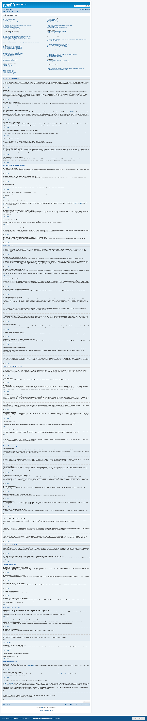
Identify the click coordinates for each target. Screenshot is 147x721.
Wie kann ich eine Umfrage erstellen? (10, 49)
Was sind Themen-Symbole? (8, 73)
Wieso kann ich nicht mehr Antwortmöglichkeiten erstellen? (14, 50)
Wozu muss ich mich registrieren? (9, 19)
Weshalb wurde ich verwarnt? (8, 55)
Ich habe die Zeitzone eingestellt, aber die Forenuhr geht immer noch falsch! (17, 36)
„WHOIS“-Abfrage (8, 683)
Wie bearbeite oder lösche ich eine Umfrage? (11, 52)
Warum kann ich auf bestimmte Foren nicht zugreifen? (13, 53)
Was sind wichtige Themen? (8, 71)
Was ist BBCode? (6, 64)
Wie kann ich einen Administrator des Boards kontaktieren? (58, 69)
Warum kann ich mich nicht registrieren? (10, 21)
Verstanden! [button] (138, 718)
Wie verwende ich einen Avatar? (9, 39)
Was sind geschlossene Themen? (9, 72)
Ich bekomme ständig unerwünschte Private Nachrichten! (57, 32)
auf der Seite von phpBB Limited (41, 667)
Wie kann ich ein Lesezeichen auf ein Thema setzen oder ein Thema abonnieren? (62, 54)
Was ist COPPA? (6, 20)
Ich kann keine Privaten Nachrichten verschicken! (56, 31)
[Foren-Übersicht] (9, 5)
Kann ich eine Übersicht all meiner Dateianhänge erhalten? (58, 61)
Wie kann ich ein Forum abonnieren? (54, 55)
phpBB (42, 707)
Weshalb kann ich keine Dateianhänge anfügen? (12, 54)
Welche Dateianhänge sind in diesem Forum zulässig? (57, 60)
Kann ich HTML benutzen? (8, 65)
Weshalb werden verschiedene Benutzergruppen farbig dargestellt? (59, 25)
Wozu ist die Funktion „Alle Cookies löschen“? (11, 28)
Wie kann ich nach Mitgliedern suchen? (54, 47)
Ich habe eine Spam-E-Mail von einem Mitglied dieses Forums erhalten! (60, 33)
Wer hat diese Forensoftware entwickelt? (54, 65)
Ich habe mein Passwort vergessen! (9, 26)
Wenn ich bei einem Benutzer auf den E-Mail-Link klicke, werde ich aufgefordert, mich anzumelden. (21, 42)
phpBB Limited (77, 203)
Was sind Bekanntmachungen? (8, 70)
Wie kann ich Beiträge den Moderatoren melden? (12, 56)
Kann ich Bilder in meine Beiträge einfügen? (11, 67)
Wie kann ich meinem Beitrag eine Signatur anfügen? (12, 48)
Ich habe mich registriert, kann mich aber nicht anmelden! (13, 22)
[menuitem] (11, 9)
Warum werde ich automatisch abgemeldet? (11, 27)
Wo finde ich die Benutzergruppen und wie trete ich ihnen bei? (58, 22)
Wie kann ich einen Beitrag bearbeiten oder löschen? (12, 47)
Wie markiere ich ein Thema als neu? (10, 60)
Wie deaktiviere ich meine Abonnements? (54, 56)
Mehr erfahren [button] (56, 718)
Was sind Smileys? (6, 66)
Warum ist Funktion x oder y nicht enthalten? (55, 67)
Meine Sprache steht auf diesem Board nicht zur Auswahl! (13, 37)
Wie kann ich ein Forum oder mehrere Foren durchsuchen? (58, 44)
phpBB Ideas (62, 673)
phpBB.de (5, 204)
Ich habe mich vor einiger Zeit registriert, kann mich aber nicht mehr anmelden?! (17, 25)
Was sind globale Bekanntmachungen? (10, 69)
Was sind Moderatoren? (51, 20)
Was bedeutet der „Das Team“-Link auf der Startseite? (57, 27)
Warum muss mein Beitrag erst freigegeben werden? (12, 59)
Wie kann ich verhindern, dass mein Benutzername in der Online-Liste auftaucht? (18, 33)
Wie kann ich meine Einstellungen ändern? (11, 32)
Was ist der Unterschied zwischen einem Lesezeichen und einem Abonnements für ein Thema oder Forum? (67, 53)
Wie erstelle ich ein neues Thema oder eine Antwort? (12, 46)
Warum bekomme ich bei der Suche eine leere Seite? (57, 46)
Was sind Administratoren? (52, 19)
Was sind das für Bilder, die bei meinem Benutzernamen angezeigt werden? (17, 38)
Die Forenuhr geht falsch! (7, 35)
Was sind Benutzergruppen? (52, 21)
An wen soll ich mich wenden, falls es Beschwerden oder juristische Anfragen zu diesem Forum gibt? (65, 68)
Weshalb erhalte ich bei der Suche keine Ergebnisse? (57, 45)
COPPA (71, 111)
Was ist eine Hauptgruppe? (52, 26)
